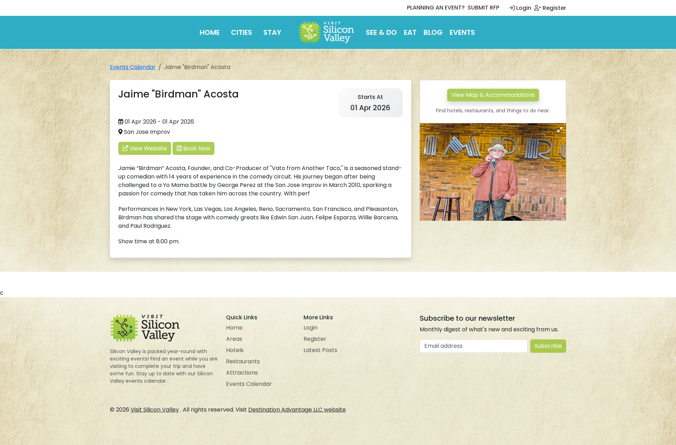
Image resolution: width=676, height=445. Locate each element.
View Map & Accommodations (493, 95)
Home (210, 32)
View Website (147, 148)
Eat (410, 32)
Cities (241, 32)
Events (462, 32)
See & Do (381, 32)
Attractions (242, 373)
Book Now (196, 148)
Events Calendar (133, 67)
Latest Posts (320, 350)
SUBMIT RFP (483, 8)
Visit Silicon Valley (155, 410)
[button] (559, 129)
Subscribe (548, 346)
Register (553, 8)
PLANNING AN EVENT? (436, 8)
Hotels (235, 350)
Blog (433, 32)
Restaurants (243, 361)
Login (523, 8)
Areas (234, 339)
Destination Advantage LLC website (297, 410)
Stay (272, 32)
